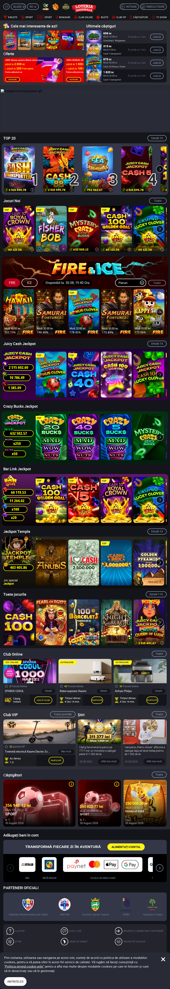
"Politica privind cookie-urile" (24, 966)
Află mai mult (109, 761)
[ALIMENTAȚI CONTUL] (126, 846)
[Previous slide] (10, 169)
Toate (158, 201)
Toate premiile (63, 714)
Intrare (12, 79)
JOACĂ (157, 36)
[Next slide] (160, 169)
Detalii (157, 138)
